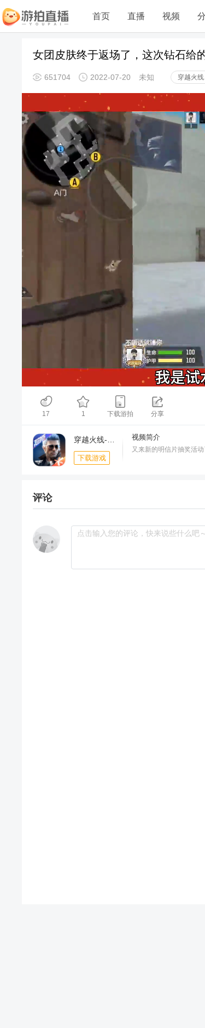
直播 (136, 16)
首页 (101, 16)
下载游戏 (92, 458)
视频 (171, 16)
